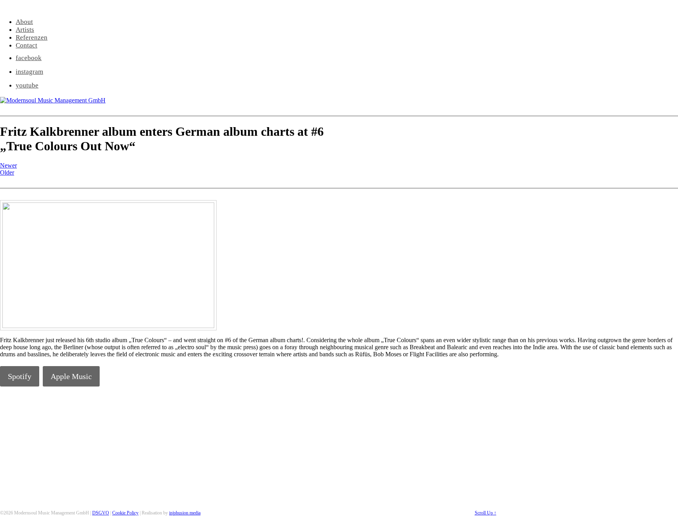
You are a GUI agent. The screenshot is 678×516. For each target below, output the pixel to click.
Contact (26, 45)
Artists (25, 29)
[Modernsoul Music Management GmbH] (53, 100)
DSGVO (100, 513)
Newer (8, 165)
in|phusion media (184, 513)
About (24, 22)
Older (7, 172)
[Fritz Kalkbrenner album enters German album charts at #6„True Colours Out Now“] (108, 326)
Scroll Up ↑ (485, 513)
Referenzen (31, 37)
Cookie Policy (125, 513)
